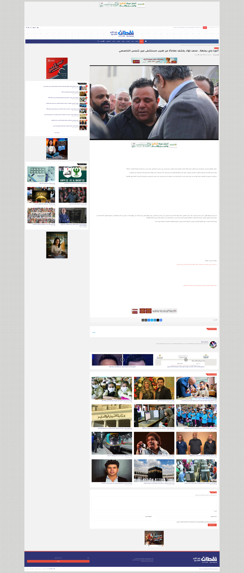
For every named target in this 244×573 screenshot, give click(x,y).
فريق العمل (44, 569)
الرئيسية (216, 45)
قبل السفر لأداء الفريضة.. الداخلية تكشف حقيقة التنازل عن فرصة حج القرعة (159, 483)
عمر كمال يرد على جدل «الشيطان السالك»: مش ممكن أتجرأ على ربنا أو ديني (116, 483)
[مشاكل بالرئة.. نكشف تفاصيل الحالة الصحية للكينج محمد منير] (154, 443)
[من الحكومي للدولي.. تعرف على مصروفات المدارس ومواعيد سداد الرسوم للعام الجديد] (112, 415)
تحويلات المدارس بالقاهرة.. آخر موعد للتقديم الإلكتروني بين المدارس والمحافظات (200, 428)
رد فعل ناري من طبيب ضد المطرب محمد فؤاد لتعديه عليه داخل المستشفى (196, 264)
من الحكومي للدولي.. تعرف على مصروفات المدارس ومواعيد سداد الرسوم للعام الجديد (115, 428)
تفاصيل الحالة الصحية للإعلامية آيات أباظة (165, 400)
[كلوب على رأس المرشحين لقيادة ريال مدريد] (73, 195)
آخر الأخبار (212, 45)
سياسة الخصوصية (38, 569)
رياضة (137, 41)
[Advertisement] (122, 17)
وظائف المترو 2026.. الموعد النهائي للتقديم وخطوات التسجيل (119, 455)
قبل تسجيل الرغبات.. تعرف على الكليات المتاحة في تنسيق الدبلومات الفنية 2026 (188, 27)
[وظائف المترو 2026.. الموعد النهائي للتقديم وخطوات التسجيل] (112, 443)
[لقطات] (122, 34)
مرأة (114, 41)
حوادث (118, 41)
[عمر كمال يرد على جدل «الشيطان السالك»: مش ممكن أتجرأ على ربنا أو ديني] (112, 470)
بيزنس (128, 41)
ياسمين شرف (204, 342)
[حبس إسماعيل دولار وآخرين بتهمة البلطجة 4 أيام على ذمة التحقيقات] (196, 443)
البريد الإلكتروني (213, 516)
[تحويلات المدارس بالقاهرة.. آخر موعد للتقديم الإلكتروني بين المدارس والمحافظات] (196, 415)
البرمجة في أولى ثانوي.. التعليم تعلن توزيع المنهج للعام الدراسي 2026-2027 (117, 400)
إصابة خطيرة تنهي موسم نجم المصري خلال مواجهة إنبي (75, 183)
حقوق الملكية (31, 569)
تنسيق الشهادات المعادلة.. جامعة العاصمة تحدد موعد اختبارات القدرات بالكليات (200, 483)
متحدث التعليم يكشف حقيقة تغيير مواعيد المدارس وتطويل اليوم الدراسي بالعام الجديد (199, 400)
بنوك (123, 41)
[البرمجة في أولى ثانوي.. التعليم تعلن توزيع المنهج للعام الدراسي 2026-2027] (112, 388)
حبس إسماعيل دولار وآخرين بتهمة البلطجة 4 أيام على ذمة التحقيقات (203, 455)
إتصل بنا (27, 569)
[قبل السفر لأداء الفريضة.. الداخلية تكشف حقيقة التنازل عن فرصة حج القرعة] (154, 470)
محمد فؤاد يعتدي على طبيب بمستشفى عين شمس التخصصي (200, 285)
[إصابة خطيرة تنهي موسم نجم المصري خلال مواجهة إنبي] (73, 174)
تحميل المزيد (56, 132)
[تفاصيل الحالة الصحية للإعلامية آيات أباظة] (154, 388)
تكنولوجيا (109, 41)
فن (132, 41)
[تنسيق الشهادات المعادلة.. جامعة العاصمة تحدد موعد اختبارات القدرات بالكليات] (196, 470)
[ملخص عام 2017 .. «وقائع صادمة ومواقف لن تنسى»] (41, 195)
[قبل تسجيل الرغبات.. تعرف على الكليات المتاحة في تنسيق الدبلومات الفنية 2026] (154, 415)
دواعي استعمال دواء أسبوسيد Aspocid (47, 183)
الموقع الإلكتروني (148, 516)
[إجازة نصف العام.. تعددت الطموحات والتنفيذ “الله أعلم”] (41, 215)
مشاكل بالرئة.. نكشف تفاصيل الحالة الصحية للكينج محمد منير (161, 455)
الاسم (215, 511)
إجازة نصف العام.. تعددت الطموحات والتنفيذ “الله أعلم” (44, 224)
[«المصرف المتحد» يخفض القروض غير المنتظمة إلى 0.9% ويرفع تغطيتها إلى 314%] (73, 215)
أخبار (142, 41)
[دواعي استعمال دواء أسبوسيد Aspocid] (41, 174)
